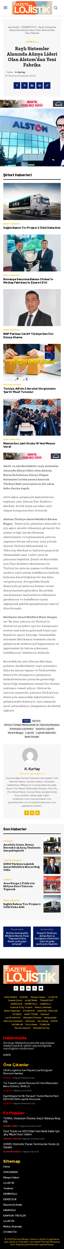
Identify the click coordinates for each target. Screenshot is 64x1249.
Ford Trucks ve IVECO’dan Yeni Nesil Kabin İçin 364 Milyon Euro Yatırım (31, 1133)
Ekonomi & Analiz (12, 384)
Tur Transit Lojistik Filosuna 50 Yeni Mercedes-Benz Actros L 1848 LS (31, 1084)
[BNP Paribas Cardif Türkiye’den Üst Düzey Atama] (32, 307)
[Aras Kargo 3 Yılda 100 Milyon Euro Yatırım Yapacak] (52, 884)
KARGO (7, 880)
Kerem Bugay (15, 732)
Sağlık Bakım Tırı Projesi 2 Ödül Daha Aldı (32, 228)
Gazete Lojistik (45, 728)
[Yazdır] (39, 85)
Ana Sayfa (13, 27)
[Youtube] (41, 988)
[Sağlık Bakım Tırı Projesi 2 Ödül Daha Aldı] (32, 201)
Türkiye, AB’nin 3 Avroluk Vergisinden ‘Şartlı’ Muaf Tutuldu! (29, 390)
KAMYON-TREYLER (12, 1138)
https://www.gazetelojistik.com (32, 773)
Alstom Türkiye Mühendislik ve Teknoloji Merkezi (31, 724)
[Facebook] (17, 85)
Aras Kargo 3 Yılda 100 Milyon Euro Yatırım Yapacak (19, 886)
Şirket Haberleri (11, 224)
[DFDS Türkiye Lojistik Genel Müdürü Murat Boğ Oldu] (52, 865)
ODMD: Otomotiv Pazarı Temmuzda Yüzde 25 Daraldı (31, 1146)
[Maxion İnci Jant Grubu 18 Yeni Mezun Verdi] (32, 417)
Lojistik (29, 732)
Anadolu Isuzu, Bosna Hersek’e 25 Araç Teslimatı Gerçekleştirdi (22, 847)
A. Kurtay (20, 72)
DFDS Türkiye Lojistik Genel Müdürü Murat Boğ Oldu (21, 867)
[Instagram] (32, 813)
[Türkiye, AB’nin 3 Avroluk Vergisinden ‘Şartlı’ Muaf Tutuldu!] (32, 362)
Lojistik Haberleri (46, 732)
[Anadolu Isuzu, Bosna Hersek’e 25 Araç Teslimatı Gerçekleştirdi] (52, 846)
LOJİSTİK (7, 1090)
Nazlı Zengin (32, 736)
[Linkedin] (32, 85)
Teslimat (8, 841)
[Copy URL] (47, 85)
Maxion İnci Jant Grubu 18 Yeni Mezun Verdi (29, 445)
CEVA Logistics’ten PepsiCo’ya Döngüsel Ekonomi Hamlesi (27, 1071)
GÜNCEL (7, 1078)
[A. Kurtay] (32, 756)
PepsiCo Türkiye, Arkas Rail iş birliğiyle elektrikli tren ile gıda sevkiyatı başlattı (47, 938)
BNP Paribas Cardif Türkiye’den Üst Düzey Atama (28, 335)
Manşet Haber (10, 1126)
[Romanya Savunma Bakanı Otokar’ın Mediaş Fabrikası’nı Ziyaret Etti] (32, 252)
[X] (24, 85)
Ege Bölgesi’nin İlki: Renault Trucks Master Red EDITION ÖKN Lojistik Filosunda (30, 1097)
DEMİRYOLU (28, 27)
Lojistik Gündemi (12, 860)
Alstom (36, 720)
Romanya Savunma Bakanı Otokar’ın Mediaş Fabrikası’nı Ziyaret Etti (28, 280)
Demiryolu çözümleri (21, 728)
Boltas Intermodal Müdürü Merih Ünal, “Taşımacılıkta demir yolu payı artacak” (17, 938)
